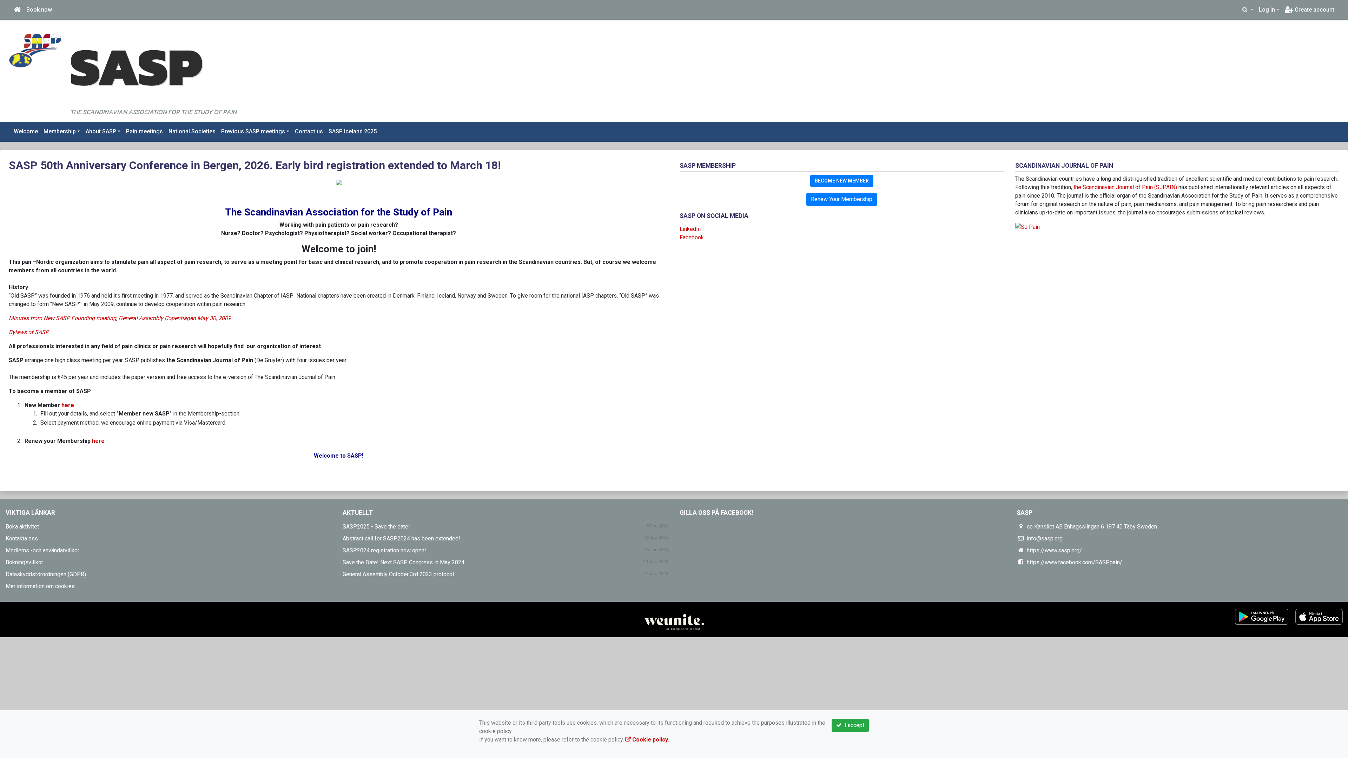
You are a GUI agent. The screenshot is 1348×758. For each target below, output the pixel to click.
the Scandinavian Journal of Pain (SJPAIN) (1125, 187)
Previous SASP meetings (253, 131)
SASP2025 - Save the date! (376, 526)
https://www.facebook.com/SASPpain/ (1074, 562)
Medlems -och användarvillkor (42, 550)
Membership (60, 131)
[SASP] (35, 50)
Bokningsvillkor (24, 562)
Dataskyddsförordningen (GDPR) (46, 574)
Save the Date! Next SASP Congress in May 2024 (403, 562)
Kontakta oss (22, 538)
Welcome (26, 131)
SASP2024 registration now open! (384, 550)
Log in (1267, 9)
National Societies (192, 131)
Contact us (309, 131)
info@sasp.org (1045, 538)
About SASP (101, 131)
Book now (39, 9)
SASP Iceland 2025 (353, 131)
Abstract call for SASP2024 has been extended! (401, 538)
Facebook (692, 237)
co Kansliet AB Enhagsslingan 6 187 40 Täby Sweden (1092, 526)
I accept (853, 725)
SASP (136, 66)
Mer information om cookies (40, 586)
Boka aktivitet (22, 526)
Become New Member (842, 181)
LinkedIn (690, 229)
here (98, 441)
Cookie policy (649, 739)
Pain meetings (144, 131)
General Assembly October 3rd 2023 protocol (398, 574)
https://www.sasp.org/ (1054, 550)
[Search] (1248, 10)
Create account (1313, 9)
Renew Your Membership (841, 199)
